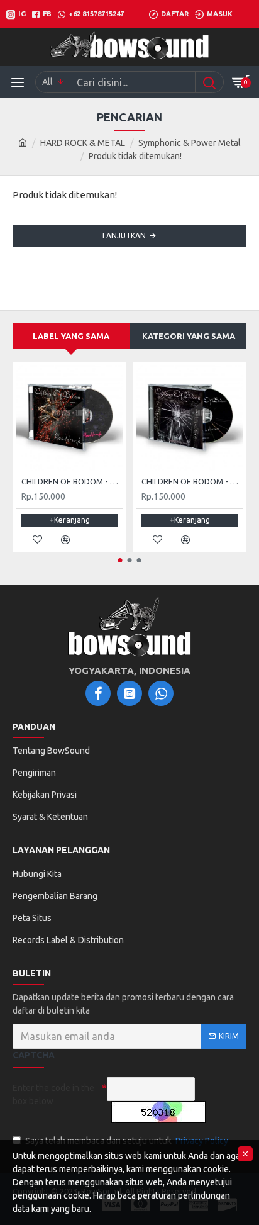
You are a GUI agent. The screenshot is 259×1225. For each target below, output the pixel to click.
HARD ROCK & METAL (82, 143)
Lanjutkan (124, 236)
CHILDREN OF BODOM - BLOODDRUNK (72, 481)
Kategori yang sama (188, 336)
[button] (120, 560)
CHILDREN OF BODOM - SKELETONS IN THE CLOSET (192, 481)
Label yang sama (71, 336)
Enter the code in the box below (53, 1094)
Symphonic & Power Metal (189, 143)
